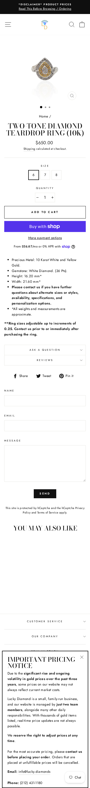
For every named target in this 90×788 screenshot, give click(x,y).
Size (45, 166)
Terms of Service (47, 512)
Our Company (45, 636)
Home (43, 116)
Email (9, 416)
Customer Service (45, 621)
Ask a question (45, 350)
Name (9, 390)
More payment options (45, 237)
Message (12, 440)
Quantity (45, 188)
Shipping (30, 149)
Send (45, 494)
